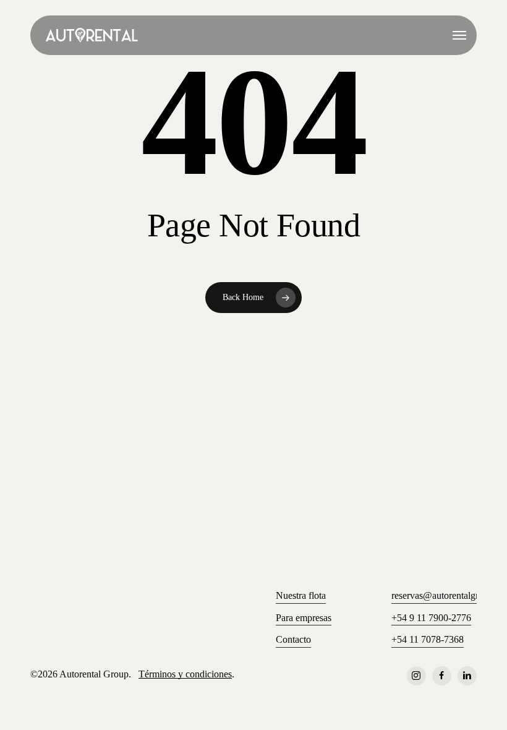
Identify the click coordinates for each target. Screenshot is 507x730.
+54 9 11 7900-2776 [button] (431, 617)
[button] (459, 35)
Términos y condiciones (185, 674)
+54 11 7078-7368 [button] (427, 639)
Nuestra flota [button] (301, 595)
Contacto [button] (293, 639)
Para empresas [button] (303, 617)
